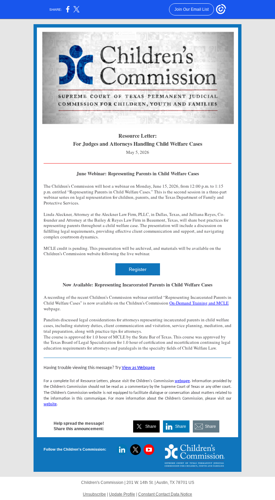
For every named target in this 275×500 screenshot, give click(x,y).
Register (138, 269)
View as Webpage (138, 367)
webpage (182, 381)
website (50, 404)
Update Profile (122, 494)
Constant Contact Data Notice (165, 494)
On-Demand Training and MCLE (199, 303)
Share (150, 426)
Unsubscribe (94, 494)
